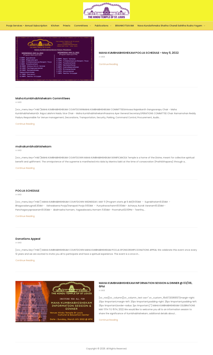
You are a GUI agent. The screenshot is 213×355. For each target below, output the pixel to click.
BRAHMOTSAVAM (124, 25)
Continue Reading (108, 64)
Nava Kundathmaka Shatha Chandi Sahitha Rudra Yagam (170, 25)
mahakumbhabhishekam (33, 146)
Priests (66, 25)
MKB (103, 56)
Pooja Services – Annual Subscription (26, 25)
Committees (81, 25)
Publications (101, 25)
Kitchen (55, 25)
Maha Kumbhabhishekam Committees (42, 98)
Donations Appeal (27, 239)
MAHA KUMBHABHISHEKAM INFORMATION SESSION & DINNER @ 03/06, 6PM (145, 284)
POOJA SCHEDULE (27, 191)
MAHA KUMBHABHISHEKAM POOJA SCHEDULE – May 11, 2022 (139, 53)
